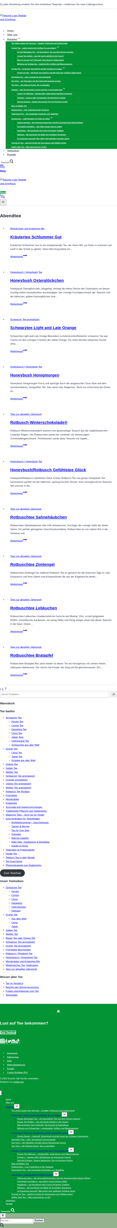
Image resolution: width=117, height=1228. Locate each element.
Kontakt (11, 154)
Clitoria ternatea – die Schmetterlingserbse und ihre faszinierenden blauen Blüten (50, 123)
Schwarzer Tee (14, 717)
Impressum (12, 1053)
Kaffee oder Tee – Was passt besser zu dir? (29, 147)
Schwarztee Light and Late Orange (43, 327)
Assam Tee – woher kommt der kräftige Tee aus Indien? (36, 1115)
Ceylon (15, 895)
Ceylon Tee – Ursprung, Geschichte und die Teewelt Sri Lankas (39, 1133)
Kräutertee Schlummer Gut (35, 237)
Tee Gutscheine (14, 861)
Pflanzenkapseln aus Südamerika (23, 865)
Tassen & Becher (20, 826)
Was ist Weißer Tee (19, 106)
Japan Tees (17, 737)
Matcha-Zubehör (20, 838)
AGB (9, 1061)
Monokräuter (12, 799)
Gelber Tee (11, 768)
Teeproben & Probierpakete (20, 850)
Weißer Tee (12, 772)
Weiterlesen (18, 256)
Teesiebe (16, 834)
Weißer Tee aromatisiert (18, 787)
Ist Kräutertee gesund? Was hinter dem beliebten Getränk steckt (43, 139)
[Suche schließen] (3, 1215)
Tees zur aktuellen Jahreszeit (26, 414)
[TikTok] (17, 1042)
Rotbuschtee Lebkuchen (33, 608)
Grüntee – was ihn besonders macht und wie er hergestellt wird (39, 1151)
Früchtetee (11, 795)
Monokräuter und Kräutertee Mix (27, 228)
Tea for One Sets (20, 830)
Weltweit (16, 911)
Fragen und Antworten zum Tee (22, 991)
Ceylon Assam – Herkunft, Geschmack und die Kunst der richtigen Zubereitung (49, 73)
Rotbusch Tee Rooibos (18, 791)
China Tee (16, 733)
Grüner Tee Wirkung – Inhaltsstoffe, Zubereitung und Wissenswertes (44, 94)
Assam (15, 891)
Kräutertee (11, 803)
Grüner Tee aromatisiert (18, 946)
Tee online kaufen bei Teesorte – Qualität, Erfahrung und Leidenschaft (39, 43)
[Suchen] (113, 694)
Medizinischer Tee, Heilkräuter (22, 965)
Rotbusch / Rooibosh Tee (19, 953)
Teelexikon (13, 150)
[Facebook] (6, 1042)
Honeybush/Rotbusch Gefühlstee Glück (48, 470)
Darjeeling (16, 903)
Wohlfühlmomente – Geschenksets (30, 822)
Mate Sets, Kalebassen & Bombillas (30, 842)
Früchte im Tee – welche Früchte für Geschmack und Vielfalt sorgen (38, 143)
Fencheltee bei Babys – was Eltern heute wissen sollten (39, 127)
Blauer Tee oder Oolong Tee (20, 938)
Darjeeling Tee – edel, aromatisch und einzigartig (31, 77)
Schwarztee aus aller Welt (25, 745)
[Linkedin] (13, 1042)
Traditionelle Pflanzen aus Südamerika (26, 811)
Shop (3, 171)
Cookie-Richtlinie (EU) (17, 1072)
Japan (14, 926)
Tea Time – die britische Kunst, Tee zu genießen (30, 85)
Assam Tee (17, 721)
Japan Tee (16, 756)
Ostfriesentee (18, 907)
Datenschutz (13, 1057)
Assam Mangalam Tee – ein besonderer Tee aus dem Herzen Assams (45, 52)
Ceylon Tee (17, 725)
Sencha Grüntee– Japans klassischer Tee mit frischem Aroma (42, 102)
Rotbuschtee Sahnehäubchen (38, 517)
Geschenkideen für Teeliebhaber (23, 818)
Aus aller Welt (18, 918)
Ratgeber (10, 1107)
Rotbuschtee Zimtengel (32, 564)
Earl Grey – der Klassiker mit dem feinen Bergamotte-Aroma (36, 81)
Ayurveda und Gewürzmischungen (24, 807)
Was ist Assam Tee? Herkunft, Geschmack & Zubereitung (40, 60)
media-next (18, 1082)
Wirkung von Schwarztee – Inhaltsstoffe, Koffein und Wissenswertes (44, 64)
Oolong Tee (12, 764)
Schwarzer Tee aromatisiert (25, 319)
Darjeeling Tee (19, 729)
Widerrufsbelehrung (16, 1065)
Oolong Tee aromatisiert (18, 783)
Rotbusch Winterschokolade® (38, 422)
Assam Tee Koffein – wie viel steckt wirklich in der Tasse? (40, 56)
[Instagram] (2, 1042)
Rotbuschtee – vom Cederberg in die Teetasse (30, 110)
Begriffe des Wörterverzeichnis (22, 987)
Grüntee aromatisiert (17, 780)
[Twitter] (9, 1042)
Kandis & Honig (19, 846)
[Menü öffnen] (3, 202)
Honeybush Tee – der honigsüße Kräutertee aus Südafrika (34, 114)
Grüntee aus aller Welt (23, 760)
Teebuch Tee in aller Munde (20, 857)
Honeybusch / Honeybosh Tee (26, 272)
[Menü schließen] (1, 1093)
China (14, 899)
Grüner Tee (12, 749)
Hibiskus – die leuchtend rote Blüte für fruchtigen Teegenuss (41, 135)
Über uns (12, 34)
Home (10, 31)
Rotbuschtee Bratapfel (31, 655)
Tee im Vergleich (14, 983)
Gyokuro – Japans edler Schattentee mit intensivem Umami (41, 98)
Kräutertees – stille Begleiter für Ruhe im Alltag (32, 1175)
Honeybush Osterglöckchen (37, 280)
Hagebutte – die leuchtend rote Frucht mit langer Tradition (40, 131)
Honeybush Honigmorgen (34, 375)
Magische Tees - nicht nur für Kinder (25, 815)
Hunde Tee (11, 853)
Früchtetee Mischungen (18, 949)
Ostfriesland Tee (20, 741)
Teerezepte (11, 995)
